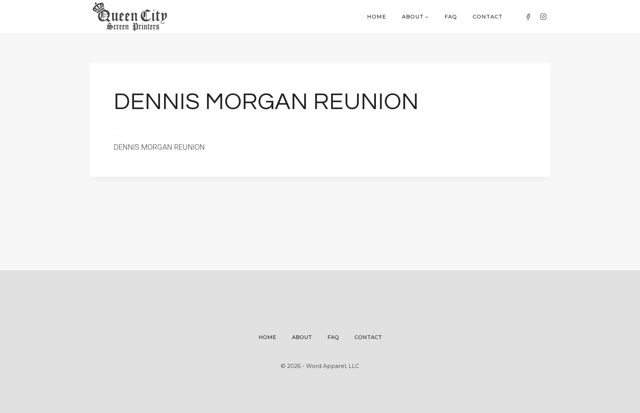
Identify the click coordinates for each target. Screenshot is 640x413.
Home (376, 16)
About (302, 337)
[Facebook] (528, 16)
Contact (488, 16)
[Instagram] (543, 16)
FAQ (450, 16)
